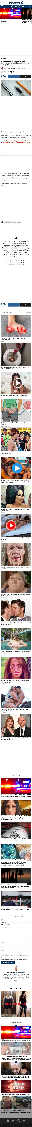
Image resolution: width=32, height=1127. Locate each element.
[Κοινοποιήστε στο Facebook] (14, 76)
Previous (0, 16)
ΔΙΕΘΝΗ (24, 794)
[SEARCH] (30, 6)
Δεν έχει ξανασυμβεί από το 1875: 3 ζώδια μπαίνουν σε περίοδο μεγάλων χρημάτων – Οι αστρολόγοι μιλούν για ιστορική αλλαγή (14, 863)
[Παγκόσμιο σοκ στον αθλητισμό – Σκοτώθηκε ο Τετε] (16, 1086)
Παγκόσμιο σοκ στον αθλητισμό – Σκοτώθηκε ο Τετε (16, 1094)
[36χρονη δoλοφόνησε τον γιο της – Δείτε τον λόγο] (10, 13)
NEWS (20, 794)
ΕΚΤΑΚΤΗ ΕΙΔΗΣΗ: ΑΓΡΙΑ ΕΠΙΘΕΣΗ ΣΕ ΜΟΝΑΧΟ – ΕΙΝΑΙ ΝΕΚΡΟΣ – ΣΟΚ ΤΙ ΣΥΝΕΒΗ (15, 887)
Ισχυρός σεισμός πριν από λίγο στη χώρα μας (14, 841)
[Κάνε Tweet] (25, 76)
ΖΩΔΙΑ (25, 859)
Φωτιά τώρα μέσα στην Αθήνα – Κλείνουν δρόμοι (15, 909)
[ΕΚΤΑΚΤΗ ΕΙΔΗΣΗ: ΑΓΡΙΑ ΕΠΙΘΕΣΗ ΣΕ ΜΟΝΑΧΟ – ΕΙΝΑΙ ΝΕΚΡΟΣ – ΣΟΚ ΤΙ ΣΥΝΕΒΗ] (16, 876)
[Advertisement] (16, 39)
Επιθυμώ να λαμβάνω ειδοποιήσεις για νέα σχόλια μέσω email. (15, 955)
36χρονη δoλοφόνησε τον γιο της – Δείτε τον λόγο (16, 796)
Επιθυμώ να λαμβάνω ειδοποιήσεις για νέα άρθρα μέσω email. (14, 959)
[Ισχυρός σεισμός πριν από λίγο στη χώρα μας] (16, 830)
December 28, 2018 (16, 265)
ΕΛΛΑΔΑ (25, 815)
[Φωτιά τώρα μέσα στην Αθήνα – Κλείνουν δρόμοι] (16, 899)
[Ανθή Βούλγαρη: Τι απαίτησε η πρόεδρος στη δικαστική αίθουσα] (16, 808)
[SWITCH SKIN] (5, 6)
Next (31, 16)
